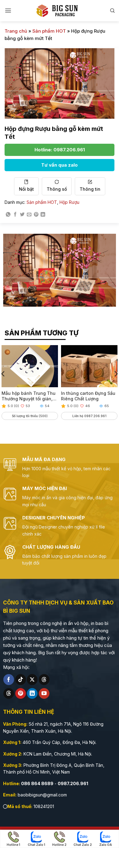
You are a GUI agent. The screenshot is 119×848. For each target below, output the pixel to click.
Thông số (57, 189)
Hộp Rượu (69, 202)
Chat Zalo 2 (83, 844)
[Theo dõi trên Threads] (44, 679)
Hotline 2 (59, 844)
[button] (8, 10)
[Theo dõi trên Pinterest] (20, 693)
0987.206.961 (73, 783)
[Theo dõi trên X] (32, 679)
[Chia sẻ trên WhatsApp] (8, 214)
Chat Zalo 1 (36, 844)
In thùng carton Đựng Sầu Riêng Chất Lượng (88, 396)
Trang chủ (16, 31)
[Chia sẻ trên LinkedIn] (43, 214)
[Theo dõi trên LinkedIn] (32, 693)
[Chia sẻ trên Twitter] (22, 214)
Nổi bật (26, 189)
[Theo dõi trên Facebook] (8, 679)
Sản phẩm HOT (49, 31)
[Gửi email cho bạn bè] (29, 214)
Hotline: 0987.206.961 (59, 150)
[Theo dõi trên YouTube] (44, 693)
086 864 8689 (37, 783)
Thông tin (90, 189)
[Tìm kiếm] (112, 10)
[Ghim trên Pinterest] (36, 214)
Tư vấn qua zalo (59, 165)
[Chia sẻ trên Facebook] (15, 214)
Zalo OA (105, 844)
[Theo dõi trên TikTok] (20, 679)
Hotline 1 (13, 844)
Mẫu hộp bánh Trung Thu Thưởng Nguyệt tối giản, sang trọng (29, 396)
